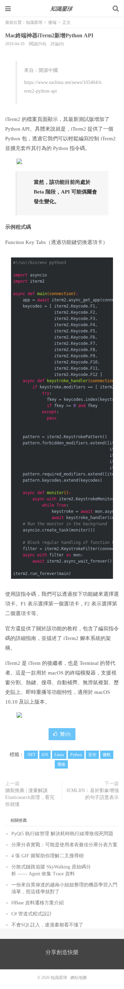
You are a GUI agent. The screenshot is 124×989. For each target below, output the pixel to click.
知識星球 (62, 8)
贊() (65, 734)
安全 (92, 754)
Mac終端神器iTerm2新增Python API (49, 35)
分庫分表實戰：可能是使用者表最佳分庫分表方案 (64, 844)
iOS (45, 754)
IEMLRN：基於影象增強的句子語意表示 (92, 794)
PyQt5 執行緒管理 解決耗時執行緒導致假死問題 (62, 833)
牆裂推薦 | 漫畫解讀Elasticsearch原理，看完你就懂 (29, 797)
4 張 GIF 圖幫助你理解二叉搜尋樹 (47, 855)
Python (76, 754)
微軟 (107, 754)
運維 (61, 764)
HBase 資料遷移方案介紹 (37, 902)
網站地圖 (78, 977)
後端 (52, 22)
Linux (59, 754)
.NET (31, 754)
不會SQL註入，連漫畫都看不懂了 (47, 924)
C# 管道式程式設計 (31, 913)
